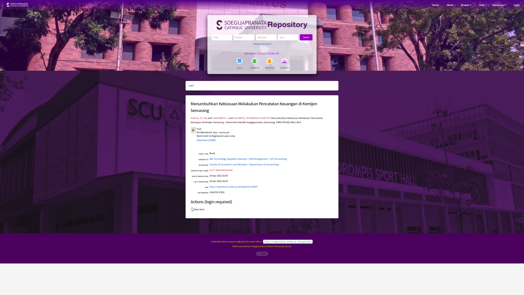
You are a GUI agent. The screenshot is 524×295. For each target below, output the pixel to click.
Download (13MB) (206, 140)
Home (435, 5)
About (450, 5)
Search (306, 37)
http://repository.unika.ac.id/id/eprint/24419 (233, 186)
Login (516, 5)
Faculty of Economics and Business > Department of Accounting (244, 164)
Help (482, 5)
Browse (465, 5)
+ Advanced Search (262, 43)
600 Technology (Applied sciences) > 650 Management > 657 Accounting (248, 158)
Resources (498, 5)
